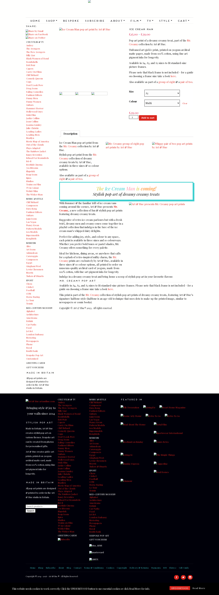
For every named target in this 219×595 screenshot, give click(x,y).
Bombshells (32, 61)
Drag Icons (32, 88)
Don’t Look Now (34, 85)
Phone (29, 344)
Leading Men (33, 134)
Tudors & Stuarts (35, 276)
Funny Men (32, 98)
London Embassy (35, 334)
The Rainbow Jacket (36, 151)
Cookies (110, 567)
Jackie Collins (33, 118)
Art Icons (31, 249)
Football (30, 290)
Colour (133, 101)
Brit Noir (30, 65)
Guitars (30, 104)
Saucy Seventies (34, 154)
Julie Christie (32, 128)
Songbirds (31, 238)
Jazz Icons (31, 218)
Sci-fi (28, 161)
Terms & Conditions (94, 567)
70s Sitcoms (32, 167)
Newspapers (32, 341)
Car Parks (31, 324)
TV (149, 20)
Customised (32, 358)
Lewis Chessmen (34, 269)
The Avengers (33, 48)
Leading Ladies (33, 131)
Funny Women (33, 101)
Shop (51, 20)
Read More (198, 588)
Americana (31, 317)
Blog (69, 567)
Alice (28, 246)
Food (28, 327)
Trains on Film (33, 184)
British (29, 321)
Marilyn (30, 138)
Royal (29, 347)
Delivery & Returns (139, 567)
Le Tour (30, 300)
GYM (28, 293)
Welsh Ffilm (32, 191)
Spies (28, 177)
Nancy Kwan (32, 225)
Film (135, 20)
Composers (32, 205)
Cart (183, 20)
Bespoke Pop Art (34, 355)
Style (165, 20)
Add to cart (147, 117)
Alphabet (30, 311)
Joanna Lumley (34, 124)
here (173, 76)
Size (131, 91)
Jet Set (29, 331)
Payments (156, 567)
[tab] (70, 133)
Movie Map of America (37, 141)
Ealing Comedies (34, 91)
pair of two (186, 82)
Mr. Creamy (70, 146)
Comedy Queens (34, 78)
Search (30, 511)
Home (35, 20)
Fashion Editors (34, 95)
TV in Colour (32, 187)
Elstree (172, 567)
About (117, 20)
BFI (165, 567)
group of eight (166, 82)
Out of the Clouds (35, 144)
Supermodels (32, 235)
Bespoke (71, 20)
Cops (28, 81)
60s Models (32, 231)
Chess (29, 283)
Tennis (29, 303)
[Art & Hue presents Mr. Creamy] (157, 204)
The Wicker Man (34, 194)
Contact (77, 567)
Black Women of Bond (37, 58)
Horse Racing (33, 296)
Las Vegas (31, 221)
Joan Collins (32, 121)
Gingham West (33, 266)
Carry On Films (34, 71)
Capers (29, 68)
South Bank (32, 350)
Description (70, 133)
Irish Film (31, 114)
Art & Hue (109, 8)
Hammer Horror (34, 108)
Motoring (31, 337)
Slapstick (30, 171)
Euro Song (31, 208)
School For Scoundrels (37, 157)
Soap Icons (31, 174)
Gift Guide (184, 567)
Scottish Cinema (34, 164)
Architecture (32, 314)
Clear (184, 103)
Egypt (29, 262)
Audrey (29, 45)
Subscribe (95, 20)
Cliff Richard (32, 75)
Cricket (30, 286)
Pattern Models (34, 228)
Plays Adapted (33, 148)
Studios (30, 181)
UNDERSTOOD (179, 588)
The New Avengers (35, 52)
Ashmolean (31, 252)
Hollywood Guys (34, 111)
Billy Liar (30, 55)
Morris (29, 272)
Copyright (122, 567)
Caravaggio (32, 256)
